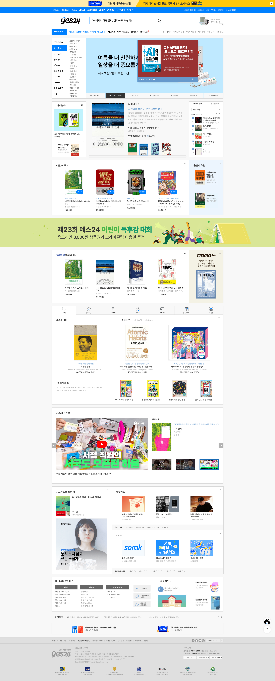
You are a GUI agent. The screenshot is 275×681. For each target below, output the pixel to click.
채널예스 (120, 492)
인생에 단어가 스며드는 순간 (77, 288)
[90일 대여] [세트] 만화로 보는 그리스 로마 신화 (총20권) (170, 202)
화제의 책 (65, 255)
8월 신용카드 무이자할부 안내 (83, 617)
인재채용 (63, 641)
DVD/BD (57, 82)
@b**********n (144, 571)
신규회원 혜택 (60, 597)
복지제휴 (137, 641)
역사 (75, 44)
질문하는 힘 (63, 382)
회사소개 (55, 641)
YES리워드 (142, 596)
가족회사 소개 (214, 640)
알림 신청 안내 (86, 600)
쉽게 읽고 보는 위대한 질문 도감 (207, 400)
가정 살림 (72, 74)
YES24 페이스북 (196, 640)
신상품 (79, 32)
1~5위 (193, 114)
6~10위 (200, 114)
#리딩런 (165, 527)
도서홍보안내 (110, 641)
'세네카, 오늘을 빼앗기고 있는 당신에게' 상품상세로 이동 (206, 120)
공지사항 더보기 (220, 617)
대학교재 (72, 80)
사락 (118, 32)
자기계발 (72, 55)
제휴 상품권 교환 (113, 594)
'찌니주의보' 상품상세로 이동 (206, 136)
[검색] (159, 20)
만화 (71, 57)
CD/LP (57, 77)
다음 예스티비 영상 (221, 445)
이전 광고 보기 (220, 24)
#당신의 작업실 (153, 527)
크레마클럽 (59, 71)
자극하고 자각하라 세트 (137, 288)
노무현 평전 (86, 367)
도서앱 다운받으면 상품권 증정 (163, 617)
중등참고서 (73, 93)
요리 (71, 71)
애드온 (57, 606)
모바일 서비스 (86, 603)
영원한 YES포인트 (62, 592)
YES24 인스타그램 (203, 640)
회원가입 (193, 10)
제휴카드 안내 (60, 603)
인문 (71, 44)
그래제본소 (60, 105)
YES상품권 (111, 597)
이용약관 (72, 641)
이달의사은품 (191, 32)
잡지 (75, 60)
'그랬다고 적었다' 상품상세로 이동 (206, 144)
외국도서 (58, 54)
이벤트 (86, 32)
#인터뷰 (129, 527)
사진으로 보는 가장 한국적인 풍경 (145, 109)
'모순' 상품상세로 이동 (206, 152)
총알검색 (84, 594)
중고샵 (57, 59)
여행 (71, 60)
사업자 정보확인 (129, 656)
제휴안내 (129, 641)
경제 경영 (72, 52)
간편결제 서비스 (87, 606)
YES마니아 (111, 592)
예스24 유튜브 (63, 413)
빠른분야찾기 (59, 31)
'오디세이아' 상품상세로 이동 (206, 128)
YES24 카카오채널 (193, 640)
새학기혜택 (166, 32)
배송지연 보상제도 (142, 604)
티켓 (56, 94)
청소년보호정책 (97, 641)
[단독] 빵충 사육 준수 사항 (138, 201)
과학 (75, 49)
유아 (71, 66)
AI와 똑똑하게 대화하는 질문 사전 (128, 400)
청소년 (71, 68)
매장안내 (101, 32)
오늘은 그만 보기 (145, 79)
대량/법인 (220, 32)
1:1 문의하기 (189, 657)
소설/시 (71, 41)
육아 (75, 71)
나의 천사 (178, 429)
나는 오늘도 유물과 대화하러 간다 (143, 128)
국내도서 (58, 48)
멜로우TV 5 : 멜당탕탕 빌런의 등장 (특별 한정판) (191, 367)
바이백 (93, 32)
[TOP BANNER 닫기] (271, 3)
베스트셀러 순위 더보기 (218, 114)
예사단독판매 (178, 32)
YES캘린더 (142, 588)
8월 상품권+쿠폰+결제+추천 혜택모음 (123, 617)
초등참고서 (73, 91)
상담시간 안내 (216, 657)
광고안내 (120, 641)
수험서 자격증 (74, 88)
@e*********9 (158, 571)
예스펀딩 (125, 32)
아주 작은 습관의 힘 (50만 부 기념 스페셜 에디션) (140, 367)
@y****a (132, 571)
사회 (71, 49)
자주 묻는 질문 (203, 657)
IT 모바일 (72, 85)
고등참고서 (73, 96)
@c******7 (171, 571)
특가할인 (201, 32)
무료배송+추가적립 (62, 594)
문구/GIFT (58, 88)
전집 (75, 66)
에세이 (78, 41)
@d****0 (181, 571)
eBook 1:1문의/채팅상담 (210, 653)
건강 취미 (72, 77)
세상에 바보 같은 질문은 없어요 (180, 400)
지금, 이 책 (61, 165)
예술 (71, 46)
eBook (57, 65)
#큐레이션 (140, 527)
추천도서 (210, 32)
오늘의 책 (133, 104)
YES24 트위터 (200, 640)
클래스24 (134, 32)
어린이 (71, 63)
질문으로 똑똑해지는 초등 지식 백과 (155, 400)
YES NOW (58, 42)
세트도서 (149, 319)
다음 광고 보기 (222, 24)
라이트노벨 (78, 57)
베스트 (71, 32)
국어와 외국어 (74, 82)
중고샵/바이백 (60, 600)
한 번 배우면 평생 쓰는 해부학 (170, 288)
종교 (75, 46)
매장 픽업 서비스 (87, 597)
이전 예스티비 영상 (54, 445)
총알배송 (84, 592)
